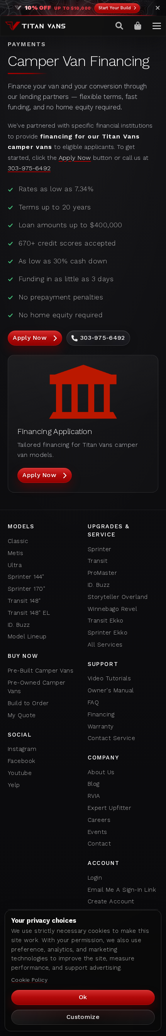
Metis (15, 553)
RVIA (94, 795)
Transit (97, 560)
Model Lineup (27, 636)
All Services (105, 644)
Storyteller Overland (118, 596)
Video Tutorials (109, 678)
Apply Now (75, 157)
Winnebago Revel (112, 608)
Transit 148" (24, 600)
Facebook (22, 761)
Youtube (20, 773)
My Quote (22, 715)
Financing (101, 714)
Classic (18, 541)
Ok (83, 997)
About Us (101, 772)
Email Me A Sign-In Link (122, 889)
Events (97, 831)
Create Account (111, 901)
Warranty (101, 726)
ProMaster (102, 572)
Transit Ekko (106, 620)
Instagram (22, 748)
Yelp (14, 785)
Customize (83, 1016)
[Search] (119, 26)
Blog (94, 783)
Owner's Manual (111, 690)
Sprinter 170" (26, 588)
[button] (156, 26)
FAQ (93, 702)
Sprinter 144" (26, 576)
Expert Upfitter (109, 807)
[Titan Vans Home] (35, 26)
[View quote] (138, 26)
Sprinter (100, 549)
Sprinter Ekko (107, 632)
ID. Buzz (19, 624)
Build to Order (28, 703)
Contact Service (111, 738)
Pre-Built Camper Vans (40, 670)
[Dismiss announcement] (157, 8)
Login (95, 877)
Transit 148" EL (29, 612)
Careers (99, 819)
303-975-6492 (29, 168)
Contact (99, 843)
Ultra (15, 565)
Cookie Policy (29, 980)
